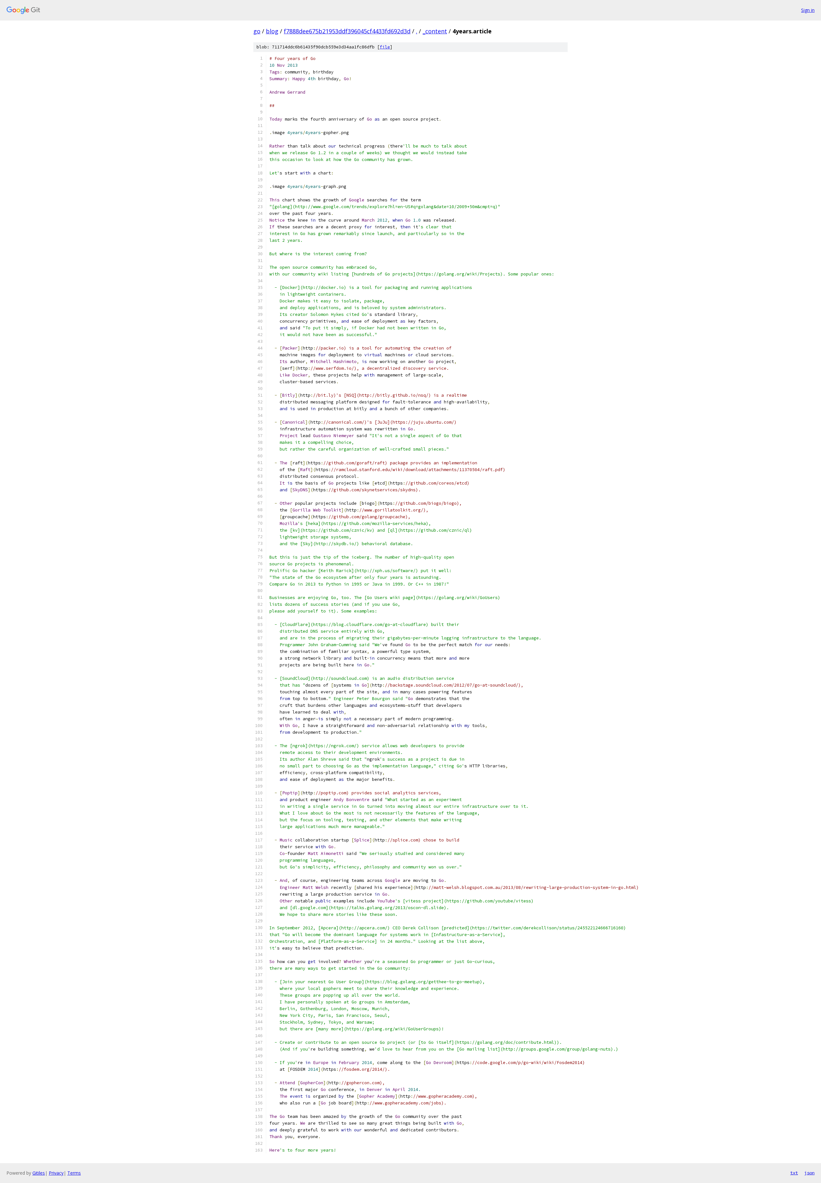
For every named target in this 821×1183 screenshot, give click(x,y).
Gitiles (38, 1173)
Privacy (56, 1173)
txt (794, 1173)
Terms (74, 1173)
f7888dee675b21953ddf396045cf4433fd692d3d (347, 31)
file (385, 47)
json (809, 1173)
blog (272, 31)
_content (435, 31)
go (256, 31)
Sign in (808, 10)
